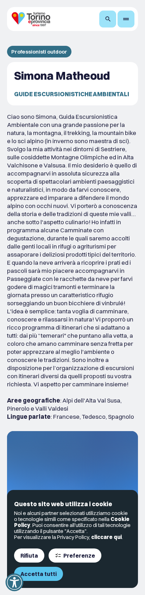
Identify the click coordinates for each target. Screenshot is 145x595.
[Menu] (126, 19)
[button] (14, 582)
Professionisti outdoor (39, 52)
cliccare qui (106, 537)
